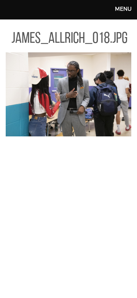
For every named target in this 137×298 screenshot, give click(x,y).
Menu (123, 8)
